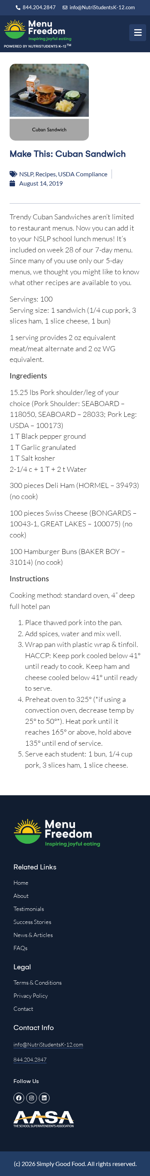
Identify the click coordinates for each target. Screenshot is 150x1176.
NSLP (26, 173)
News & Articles (33, 935)
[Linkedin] (44, 1098)
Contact (23, 1008)
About (20, 895)
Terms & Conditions (37, 982)
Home (20, 882)
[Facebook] (18, 1098)
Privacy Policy (30, 995)
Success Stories (32, 922)
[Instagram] (31, 1098)
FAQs (20, 948)
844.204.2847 (30, 1059)
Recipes (45, 173)
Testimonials (28, 908)
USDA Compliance (82, 173)
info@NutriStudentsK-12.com (48, 1044)
